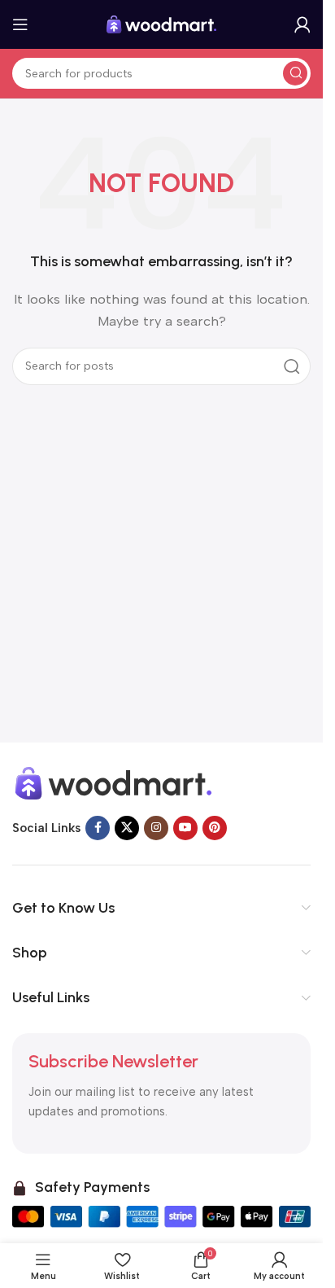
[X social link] (127, 828)
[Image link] (113, 782)
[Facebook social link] (97, 828)
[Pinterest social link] (214, 828)
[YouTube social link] (185, 828)
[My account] (302, 24)
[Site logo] (162, 23)
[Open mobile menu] (20, 24)
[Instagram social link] (156, 828)
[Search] (295, 73)
